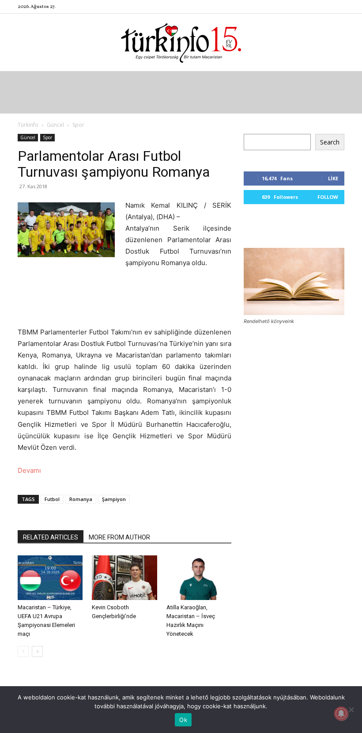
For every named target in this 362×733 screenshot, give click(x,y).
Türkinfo (28, 125)
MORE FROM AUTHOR (119, 537)
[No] (351, 709)
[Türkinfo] (181, 43)
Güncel (55, 125)
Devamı (29, 470)
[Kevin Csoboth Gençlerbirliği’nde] (124, 577)
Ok (183, 719)
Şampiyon (114, 499)
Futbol (52, 499)
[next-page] (37, 651)
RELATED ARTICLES (50, 537)
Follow (327, 197)
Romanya (80, 499)
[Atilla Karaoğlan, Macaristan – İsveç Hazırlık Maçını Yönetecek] (198, 577)
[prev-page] (23, 651)
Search (329, 142)
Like (333, 178)
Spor (47, 137)
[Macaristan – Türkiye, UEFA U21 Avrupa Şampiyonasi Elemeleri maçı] (50, 577)
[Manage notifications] (341, 713)
